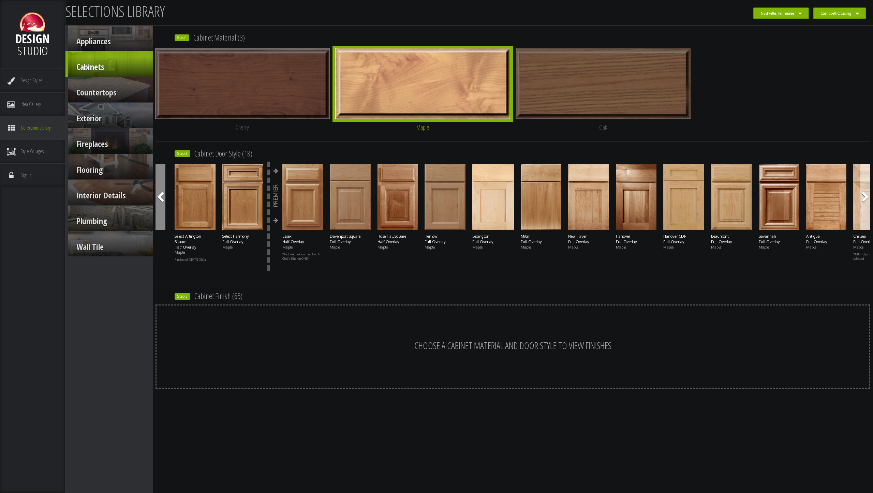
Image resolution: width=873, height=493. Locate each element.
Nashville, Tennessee (777, 13)
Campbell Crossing (835, 13)
